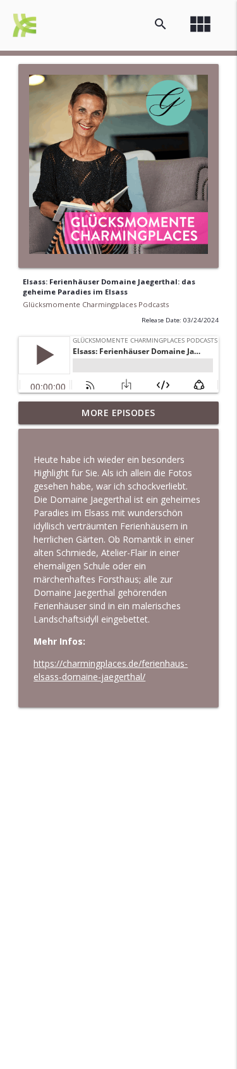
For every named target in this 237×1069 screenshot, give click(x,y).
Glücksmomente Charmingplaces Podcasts (96, 304)
